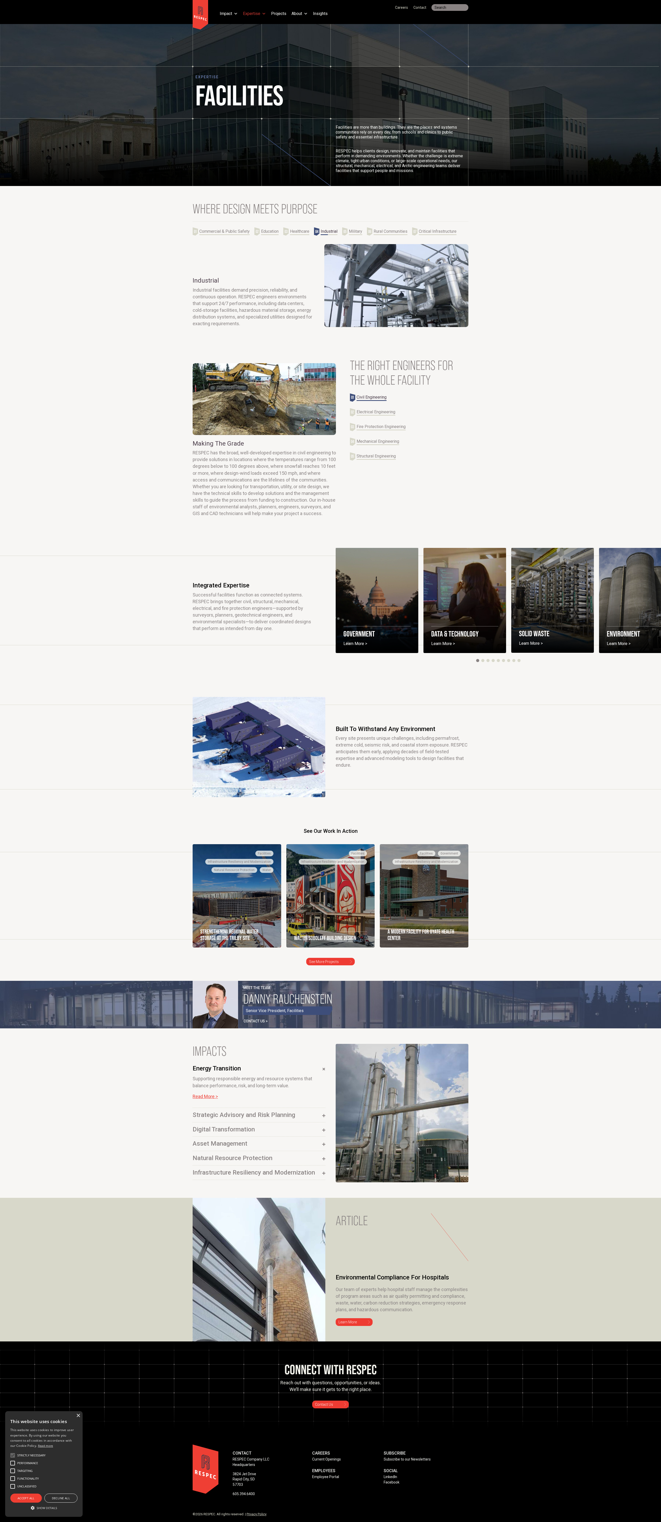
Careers (401, 7)
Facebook (391, 1482)
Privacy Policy (256, 1514)
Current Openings (326, 1459)
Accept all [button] (26, 1498)
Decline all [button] (61, 1498)
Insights (320, 14)
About (297, 14)
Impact (226, 14)
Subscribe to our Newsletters (407, 1459)
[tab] (223, 231)
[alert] (44, 1464)
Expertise (251, 14)
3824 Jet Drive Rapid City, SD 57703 (244, 1479)
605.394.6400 (244, 1494)
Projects (278, 14)
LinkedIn (390, 1477)
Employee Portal (325, 1477)
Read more (45, 1446)
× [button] (78, 1416)
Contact (419, 7)
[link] (377, 600)
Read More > (205, 1096)
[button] (477, 660)
